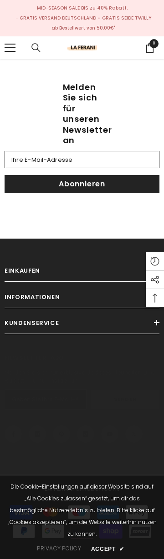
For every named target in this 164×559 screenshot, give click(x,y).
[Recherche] (36, 47)
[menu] (10, 47)
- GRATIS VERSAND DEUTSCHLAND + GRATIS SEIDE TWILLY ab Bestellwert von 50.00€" (83, 23)
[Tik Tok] (85, 434)
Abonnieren (82, 184)
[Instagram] (37, 434)
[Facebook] (13, 434)
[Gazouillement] (134, 434)
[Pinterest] (61, 434)
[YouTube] (109, 434)
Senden (125, 399)
